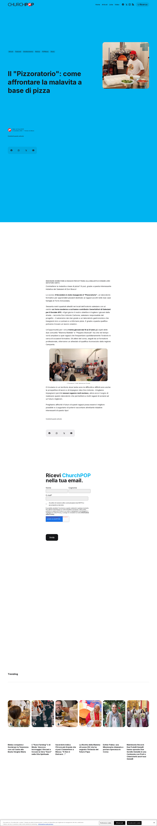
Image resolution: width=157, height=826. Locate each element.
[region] (78, 823)
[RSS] (133, 4)
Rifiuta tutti (119, 823)
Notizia (37, 51)
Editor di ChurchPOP (18, 129)
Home (97, 5)
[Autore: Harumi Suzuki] (10, 724)
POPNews (45, 51)
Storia (52, 51)
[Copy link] (33, 150)
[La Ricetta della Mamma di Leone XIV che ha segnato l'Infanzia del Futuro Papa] (90, 713)
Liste (111, 5)
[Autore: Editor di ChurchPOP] (9, 130)
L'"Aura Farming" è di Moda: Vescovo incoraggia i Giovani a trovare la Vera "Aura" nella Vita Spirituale (42, 749)
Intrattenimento (28, 51)
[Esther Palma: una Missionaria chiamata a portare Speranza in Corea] (114, 713)
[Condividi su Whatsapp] (18, 150)
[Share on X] (26, 150)
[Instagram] (130, 4)
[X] (126, 4)
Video (117, 5)
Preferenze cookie (105, 823)
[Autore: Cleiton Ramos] (129, 724)
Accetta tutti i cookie (134, 823)
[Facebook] (123, 4)
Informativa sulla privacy (45, 824)
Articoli (104, 5)
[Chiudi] (154, 823)
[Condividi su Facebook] (11, 150)
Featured (18, 51)
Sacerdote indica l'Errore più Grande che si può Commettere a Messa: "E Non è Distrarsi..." (65, 749)
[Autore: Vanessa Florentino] (106, 724)
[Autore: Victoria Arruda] (82, 724)
